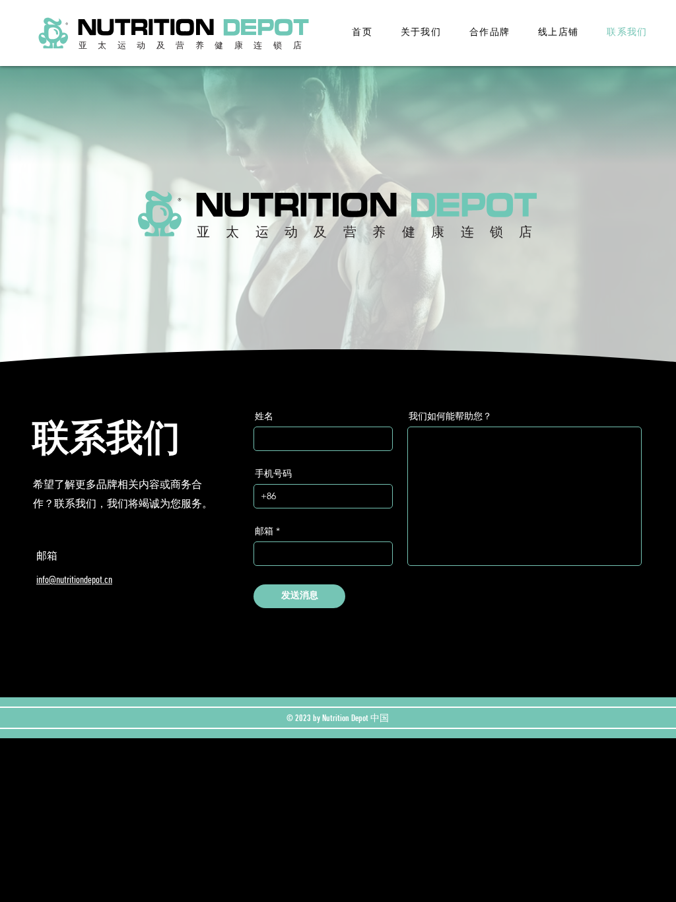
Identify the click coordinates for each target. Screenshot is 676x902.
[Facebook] (29, 633)
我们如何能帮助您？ (450, 416)
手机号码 (273, 473)
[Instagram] (84, 633)
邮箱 (264, 531)
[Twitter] (47, 633)
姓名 (264, 416)
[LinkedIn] (66, 633)
